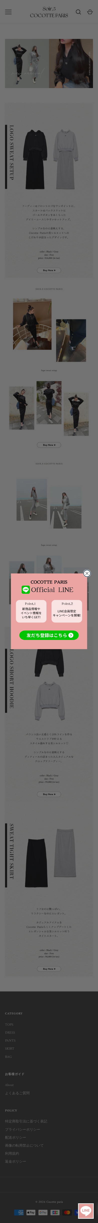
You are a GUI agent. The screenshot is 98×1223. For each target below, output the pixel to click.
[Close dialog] (87, 573)
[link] (49, 611)
